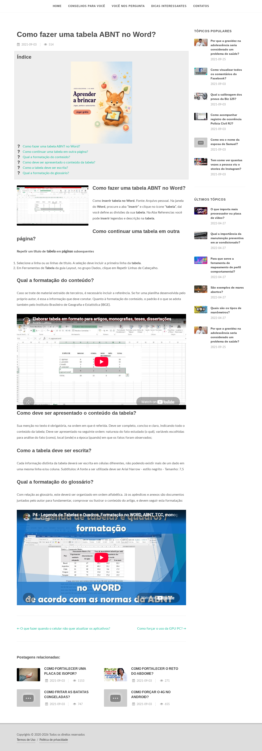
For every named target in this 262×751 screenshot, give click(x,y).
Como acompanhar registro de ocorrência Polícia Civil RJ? (226, 119)
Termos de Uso (26, 739)
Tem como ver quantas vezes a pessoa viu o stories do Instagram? (226, 164)
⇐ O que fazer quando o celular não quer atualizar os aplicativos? (63, 628)
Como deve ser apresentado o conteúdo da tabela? (59, 162)
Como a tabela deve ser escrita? (45, 167)
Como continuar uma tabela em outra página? (55, 151)
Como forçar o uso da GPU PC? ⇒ (161, 628)
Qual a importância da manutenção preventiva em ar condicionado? (227, 238)
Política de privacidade (54, 739)
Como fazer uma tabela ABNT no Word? (51, 146)
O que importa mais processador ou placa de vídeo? (226, 213)
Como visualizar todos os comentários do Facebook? (226, 74)
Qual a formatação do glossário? (46, 173)
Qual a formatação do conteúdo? (46, 157)
